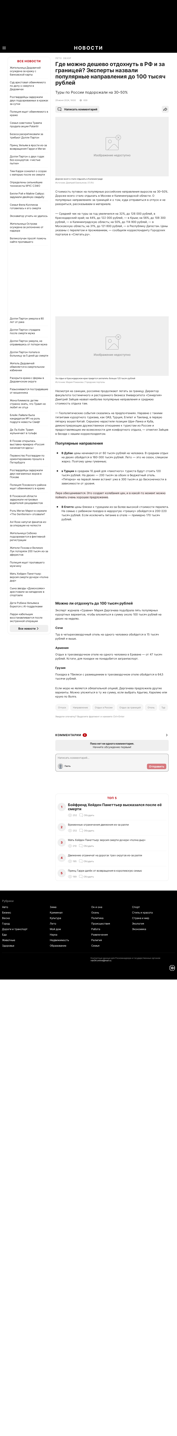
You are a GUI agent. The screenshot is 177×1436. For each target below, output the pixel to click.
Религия (96, 940)
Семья (95, 945)
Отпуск (62, 707)
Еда (4, 934)
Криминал (56, 912)
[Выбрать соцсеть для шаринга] (165, 109)
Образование (58, 945)
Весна (6, 918)
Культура (55, 918)
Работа (95, 929)
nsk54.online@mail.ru (101, 960)
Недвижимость (59, 940)
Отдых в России (104, 707)
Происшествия (100, 923)
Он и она (96, 907)
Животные (8, 940)
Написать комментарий (80, 109)
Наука (53, 934)
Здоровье (8, 945)
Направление (80, 707)
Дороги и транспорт (14, 929)
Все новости (29, 61)
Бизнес (6, 912)
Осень (95, 912)
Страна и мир (140, 918)
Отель (151, 707)
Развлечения (99, 934)
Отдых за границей (130, 707)
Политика (97, 918)
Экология (138, 923)
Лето (53, 923)
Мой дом (55, 929)
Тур (163, 707)
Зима (53, 907)
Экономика (139, 929)
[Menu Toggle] (4, 48)
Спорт (136, 907)
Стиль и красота (142, 912)
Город (6, 923)
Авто (5, 907)
